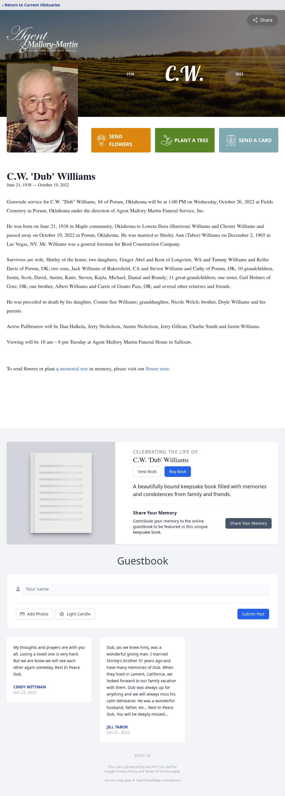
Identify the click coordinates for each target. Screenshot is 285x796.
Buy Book (177, 471)
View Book (147, 471)
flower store (157, 368)
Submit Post (253, 614)
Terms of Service (158, 771)
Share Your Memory (248, 523)
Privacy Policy (126, 771)
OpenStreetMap (148, 780)
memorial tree (74, 368)
